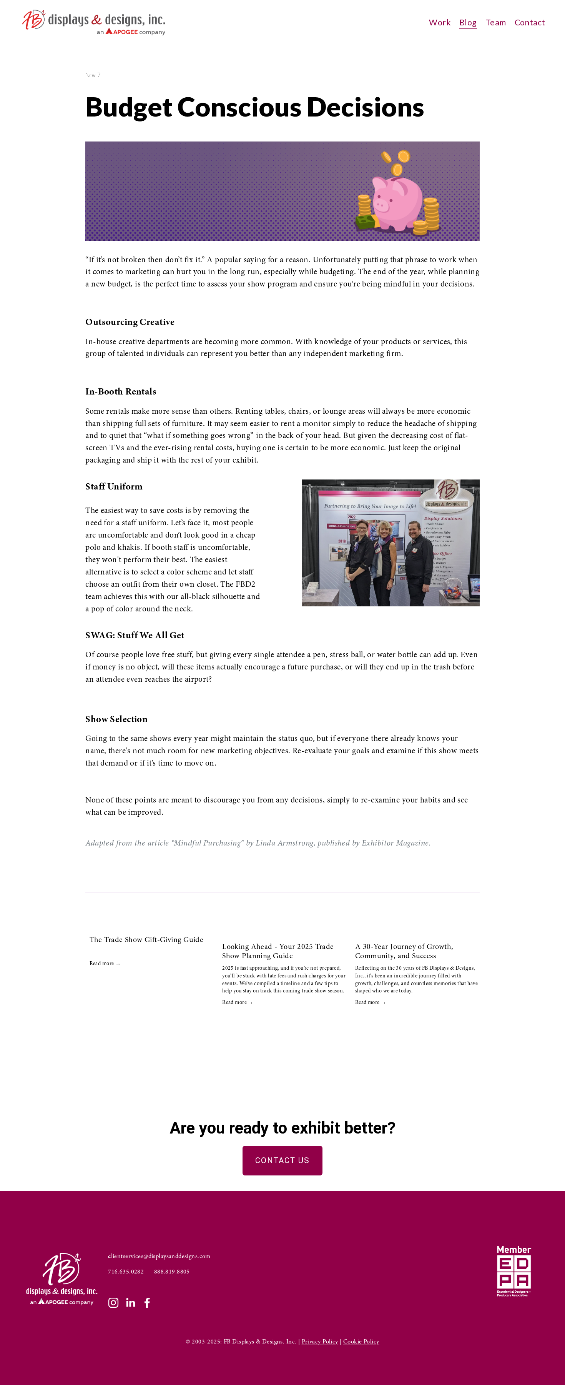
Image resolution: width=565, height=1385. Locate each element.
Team (495, 22)
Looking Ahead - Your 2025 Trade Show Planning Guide (278, 951)
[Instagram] (113, 1302)
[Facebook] (147, 1302)
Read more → (105, 963)
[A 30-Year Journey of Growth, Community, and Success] (417, 929)
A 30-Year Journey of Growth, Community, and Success (404, 951)
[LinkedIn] (130, 1302)
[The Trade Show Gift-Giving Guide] (152, 925)
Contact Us (282, 1160)
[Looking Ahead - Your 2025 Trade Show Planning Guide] (284, 929)
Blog (468, 22)
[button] (467, 913)
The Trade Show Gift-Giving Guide (147, 939)
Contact (530, 22)
